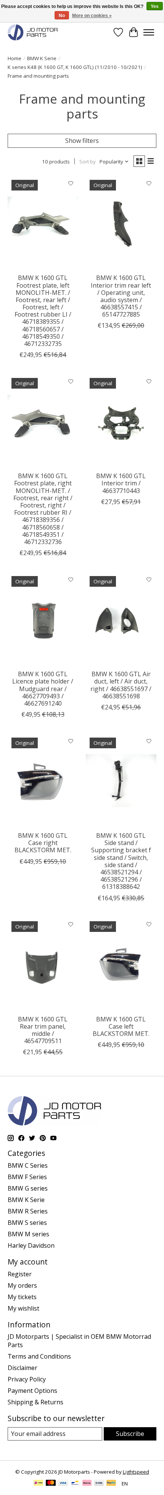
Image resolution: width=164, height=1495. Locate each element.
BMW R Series (28, 1211)
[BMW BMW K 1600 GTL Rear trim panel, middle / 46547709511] (43, 964)
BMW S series (27, 1222)
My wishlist (23, 1308)
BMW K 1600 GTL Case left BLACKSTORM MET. (121, 1026)
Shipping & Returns (35, 1402)
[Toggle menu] (148, 32)
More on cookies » (92, 15)
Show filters (82, 140)
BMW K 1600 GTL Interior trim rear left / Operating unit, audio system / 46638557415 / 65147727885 (121, 296)
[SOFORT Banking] (87, 1483)
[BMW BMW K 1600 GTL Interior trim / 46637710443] (121, 421)
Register (20, 1274)
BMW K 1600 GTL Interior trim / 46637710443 (121, 483)
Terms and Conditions (39, 1356)
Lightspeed (136, 1471)
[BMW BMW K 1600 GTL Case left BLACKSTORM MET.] (121, 964)
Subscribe (130, 1433)
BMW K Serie (41, 58)
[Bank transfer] (99, 1483)
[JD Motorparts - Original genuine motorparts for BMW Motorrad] (33, 32)
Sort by (87, 161)
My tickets (22, 1297)
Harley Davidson (31, 1245)
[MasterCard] (51, 1483)
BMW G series (28, 1188)
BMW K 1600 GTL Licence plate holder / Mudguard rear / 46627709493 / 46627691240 (42, 688)
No (62, 15)
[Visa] (63, 1483)
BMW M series (28, 1234)
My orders (22, 1285)
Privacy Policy (27, 1379)
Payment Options (32, 1390)
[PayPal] (111, 1483)
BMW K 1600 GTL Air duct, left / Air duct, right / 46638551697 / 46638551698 (120, 685)
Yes (155, 6)
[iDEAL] (38, 1483)
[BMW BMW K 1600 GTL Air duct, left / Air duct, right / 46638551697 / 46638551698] (121, 619)
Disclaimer (22, 1368)
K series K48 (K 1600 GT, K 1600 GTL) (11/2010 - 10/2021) (75, 67)
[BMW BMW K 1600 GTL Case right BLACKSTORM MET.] (43, 781)
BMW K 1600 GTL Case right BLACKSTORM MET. (42, 842)
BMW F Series (27, 1177)
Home (14, 58)
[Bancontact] (75, 1483)
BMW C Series (28, 1165)
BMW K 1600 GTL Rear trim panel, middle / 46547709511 (43, 1030)
